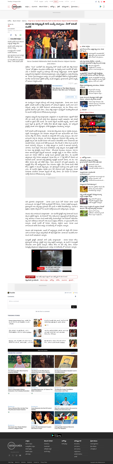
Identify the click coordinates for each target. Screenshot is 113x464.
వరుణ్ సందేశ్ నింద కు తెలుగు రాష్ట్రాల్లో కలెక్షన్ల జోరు (16, 42)
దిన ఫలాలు (77, 444)
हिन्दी (36, 1)
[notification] (103, 6)
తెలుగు (55, 1)
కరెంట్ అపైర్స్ (29, 449)
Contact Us (36, 462)
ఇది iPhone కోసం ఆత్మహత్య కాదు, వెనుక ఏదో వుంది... (92, 50)
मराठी (51, 1)
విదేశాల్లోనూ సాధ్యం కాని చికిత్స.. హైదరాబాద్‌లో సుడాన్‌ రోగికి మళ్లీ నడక (91, 161)
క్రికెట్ (58, 7)
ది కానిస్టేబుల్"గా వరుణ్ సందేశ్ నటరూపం (14, 51)
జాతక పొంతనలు (78, 454)
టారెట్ (75, 457)
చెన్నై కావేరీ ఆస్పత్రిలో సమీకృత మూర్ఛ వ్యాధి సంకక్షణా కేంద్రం (91, 196)
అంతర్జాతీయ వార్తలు (30, 446)
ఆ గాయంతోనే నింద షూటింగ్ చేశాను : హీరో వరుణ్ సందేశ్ (15, 61)
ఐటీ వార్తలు (28, 454)
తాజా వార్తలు (86, 47)
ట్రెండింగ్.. (71, 280)
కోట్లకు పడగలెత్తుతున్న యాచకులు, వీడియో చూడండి (92, 86)
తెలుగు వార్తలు (44, 280)
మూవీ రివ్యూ (47, 451)
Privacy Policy (44, 462)
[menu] (9, 6)
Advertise (23, 462)
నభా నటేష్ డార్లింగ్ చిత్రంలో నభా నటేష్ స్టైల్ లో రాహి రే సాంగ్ (51, 277)
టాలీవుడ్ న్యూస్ (48, 449)
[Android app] (56, 435)
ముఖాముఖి (47, 446)
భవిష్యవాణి (65, 7)
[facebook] (96, 2)
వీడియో (84, 110)
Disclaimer (29, 462)
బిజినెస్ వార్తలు (29, 451)
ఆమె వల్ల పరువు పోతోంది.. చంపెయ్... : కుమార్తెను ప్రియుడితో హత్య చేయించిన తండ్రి (92, 62)
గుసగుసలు (46, 444)
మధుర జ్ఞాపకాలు (94, 444)
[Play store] (100, 6)
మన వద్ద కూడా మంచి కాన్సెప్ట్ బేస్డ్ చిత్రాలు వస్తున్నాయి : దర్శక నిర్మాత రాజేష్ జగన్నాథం (16, 56)
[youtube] (104, 2)
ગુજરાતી (73, 1)
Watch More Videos (87, 113)
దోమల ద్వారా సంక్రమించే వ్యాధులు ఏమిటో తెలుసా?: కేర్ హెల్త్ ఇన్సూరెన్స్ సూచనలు (92, 208)
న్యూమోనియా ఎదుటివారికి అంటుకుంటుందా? (87, 173)
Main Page (10, 462)
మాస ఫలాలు (77, 449)
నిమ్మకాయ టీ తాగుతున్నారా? (88, 184)
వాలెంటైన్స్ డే (93, 449)
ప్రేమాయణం (74, 7)
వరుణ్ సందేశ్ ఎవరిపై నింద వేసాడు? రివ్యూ (15, 47)
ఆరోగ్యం (52, 7)
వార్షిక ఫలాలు (77, 451)
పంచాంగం (34, 7)
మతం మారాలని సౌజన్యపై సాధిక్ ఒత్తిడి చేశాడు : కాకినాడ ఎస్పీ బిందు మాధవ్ (91, 98)
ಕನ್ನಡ (67, 1)
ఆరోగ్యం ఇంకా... (87, 158)
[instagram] (101, 2)
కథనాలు (24, 21)
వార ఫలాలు (77, 446)
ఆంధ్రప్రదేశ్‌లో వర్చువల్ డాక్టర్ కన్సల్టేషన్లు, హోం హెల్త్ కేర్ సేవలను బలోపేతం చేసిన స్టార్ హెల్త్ (92, 74)
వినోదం (9, 21)
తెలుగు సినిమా (43, 7)
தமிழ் (46, 1)
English (41, 1)
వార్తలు (27, 7)
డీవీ (9, 26)
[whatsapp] (20, 35)
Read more (40, 268)
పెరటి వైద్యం (64, 444)
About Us (17, 462)
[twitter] (99, 2)
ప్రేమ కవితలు (93, 446)
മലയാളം (61, 1)
